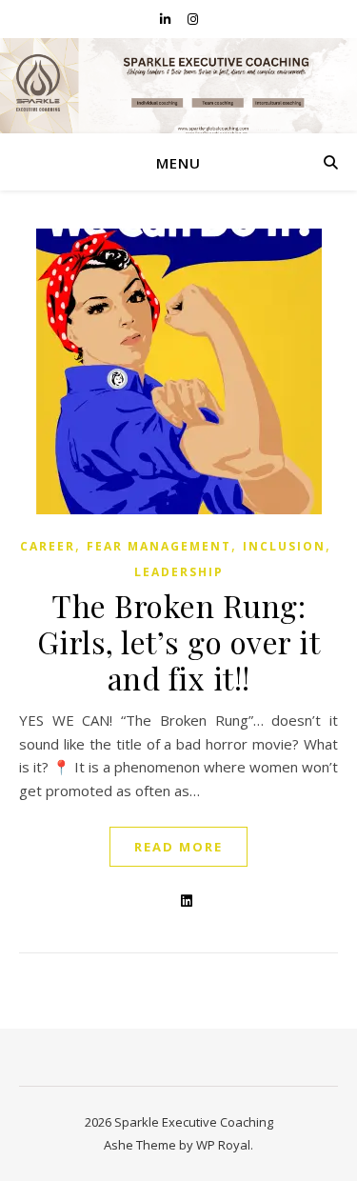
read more (178, 846)
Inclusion (284, 546)
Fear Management (159, 546)
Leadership (179, 572)
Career (47, 546)
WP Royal (223, 1144)
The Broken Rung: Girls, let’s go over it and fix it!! (179, 641)
